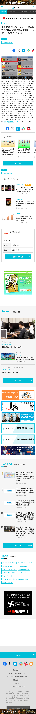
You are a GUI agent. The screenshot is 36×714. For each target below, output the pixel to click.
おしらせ (18, 683)
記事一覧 (3, 11)
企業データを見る (18, 257)
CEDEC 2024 (23, 566)
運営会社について (18, 670)
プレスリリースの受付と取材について (18, 677)
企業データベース (13, 11)
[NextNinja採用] (18, 603)
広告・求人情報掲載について (18, 673)
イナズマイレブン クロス (8, 563)
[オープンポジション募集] (18, 18)
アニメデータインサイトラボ (25, 563)
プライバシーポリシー (18, 687)
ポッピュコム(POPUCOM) (9, 569)
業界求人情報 (23, 11)
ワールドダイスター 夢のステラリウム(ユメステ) (15, 579)
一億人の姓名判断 (7, 42)
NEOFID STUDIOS (7, 582)
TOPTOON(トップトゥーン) (9, 566)
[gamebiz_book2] (18, 283)
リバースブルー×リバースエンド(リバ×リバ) (14, 572)
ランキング (5, 23)
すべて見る (18, 163)
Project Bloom (6, 576)
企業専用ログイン (17, 709)
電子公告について (18, 680)
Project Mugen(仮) (24, 569)
